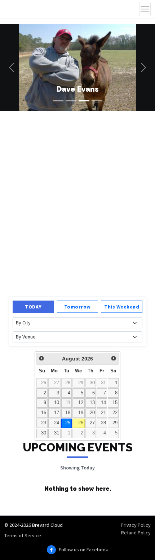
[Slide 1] (58, 101)
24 (56, 422)
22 (115, 412)
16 (43, 412)
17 (56, 412)
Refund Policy (136, 532)
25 (67, 422)
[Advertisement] (77, 202)
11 (68, 402)
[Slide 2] (71, 101)
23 (43, 422)
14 (103, 402)
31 (103, 382)
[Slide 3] (84, 101)
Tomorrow (77, 306)
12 (80, 402)
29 (80, 382)
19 (80, 412)
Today (33, 306)
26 (43, 382)
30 (92, 382)
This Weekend (121, 306)
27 (56, 382)
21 (103, 412)
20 (92, 412)
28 (67, 382)
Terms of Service (22, 535)
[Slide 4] (97, 101)
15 (115, 402)
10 (56, 402)
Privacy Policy (136, 525)
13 (92, 402)
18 (67, 412)
